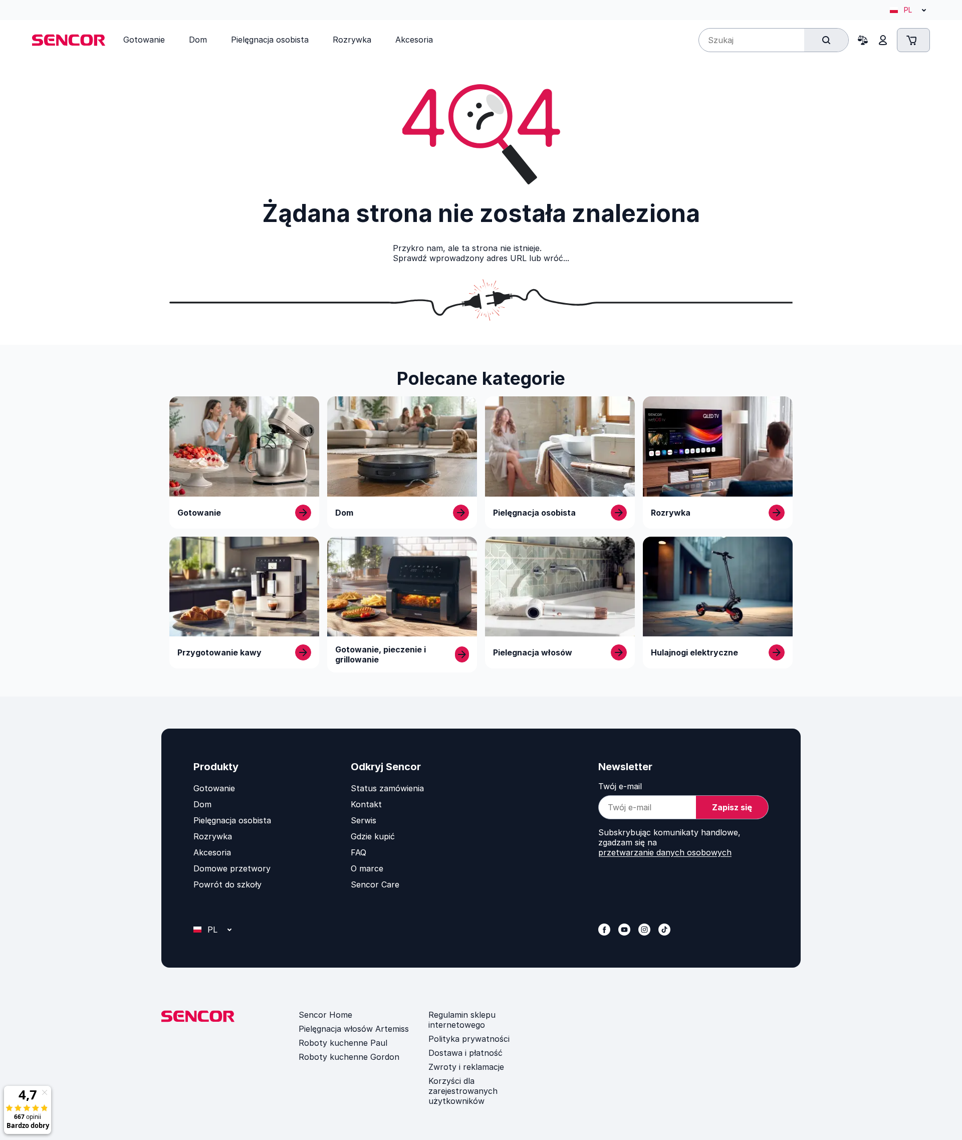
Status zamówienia (387, 788)
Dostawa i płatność (465, 1053)
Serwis (363, 820)
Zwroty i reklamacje (466, 1067)
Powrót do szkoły (227, 884)
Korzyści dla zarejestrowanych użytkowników (463, 1091)
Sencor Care (375, 884)
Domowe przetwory (232, 868)
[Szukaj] (826, 40)
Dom (202, 804)
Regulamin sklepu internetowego (462, 1020)
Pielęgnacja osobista (232, 820)
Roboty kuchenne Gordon (349, 1057)
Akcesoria (212, 852)
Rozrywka (212, 836)
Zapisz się (732, 807)
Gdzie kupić (373, 836)
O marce (367, 868)
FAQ (358, 852)
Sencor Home (325, 1015)
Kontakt (366, 804)
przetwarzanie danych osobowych (665, 852)
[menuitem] (144, 40)
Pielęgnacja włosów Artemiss (354, 1029)
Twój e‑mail (620, 786)
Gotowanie (214, 788)
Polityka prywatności (469, 1039)
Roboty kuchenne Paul (343, 1043)
